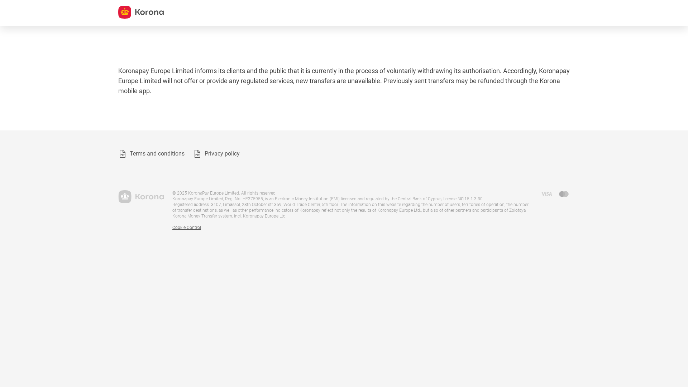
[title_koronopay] (141, 12)
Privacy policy (222, 153)
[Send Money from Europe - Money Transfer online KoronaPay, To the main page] (141, 196)
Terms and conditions (157, 153)
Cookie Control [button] (186, 227)
